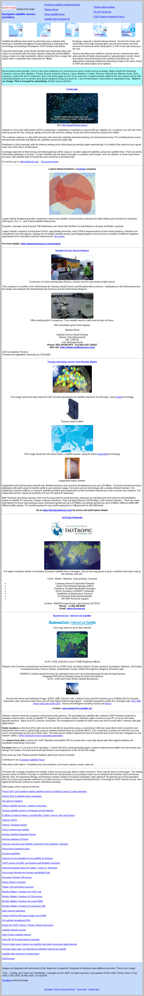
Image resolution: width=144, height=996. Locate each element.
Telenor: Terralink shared (14, 825)
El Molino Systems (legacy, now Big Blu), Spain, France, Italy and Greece (38, 815)
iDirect (108, 703)
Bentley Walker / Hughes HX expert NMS (22, 901)
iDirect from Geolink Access (16, 849)
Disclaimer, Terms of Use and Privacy (60, 989)
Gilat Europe (8, 958)
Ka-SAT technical (102, 12)
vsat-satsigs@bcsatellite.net (77, 708)
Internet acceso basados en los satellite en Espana (27, 858)
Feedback (7, 980)
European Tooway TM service (17, 877)
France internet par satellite (15, 829)
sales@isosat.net (76, 608)
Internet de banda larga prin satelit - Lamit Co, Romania (29, 868)
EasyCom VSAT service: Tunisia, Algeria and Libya (27, 925)
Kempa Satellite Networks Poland (19, 834)
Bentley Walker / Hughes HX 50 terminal (22, 896)
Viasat (119, 397)
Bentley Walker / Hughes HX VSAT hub (21, 892)
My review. (59, 236)
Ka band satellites (11, 853)
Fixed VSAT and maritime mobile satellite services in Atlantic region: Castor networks (44, 791)
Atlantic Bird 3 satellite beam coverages (21, 796)
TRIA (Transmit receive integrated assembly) (41, 735)
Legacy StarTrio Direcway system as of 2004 (24, 915)
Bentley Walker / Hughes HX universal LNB (23, 906)
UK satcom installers (12, 801)
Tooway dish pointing (104, 7)
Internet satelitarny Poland (15, 839)
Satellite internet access (14, 930)
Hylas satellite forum (54, 14)
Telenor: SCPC (9, 820)
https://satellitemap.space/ (74, 125)
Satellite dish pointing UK (57, 19)
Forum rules (82, 989)
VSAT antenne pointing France (109, 16)
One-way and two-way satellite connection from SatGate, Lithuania (35, 844)
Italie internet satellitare (13, 911)
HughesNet (102, 454)
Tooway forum (51, 9)
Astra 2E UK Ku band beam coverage (21, 939)
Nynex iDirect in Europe (14, 882)
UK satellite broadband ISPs (16, 920)
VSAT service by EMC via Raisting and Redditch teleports (31, 863)
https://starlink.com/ (29, 162)
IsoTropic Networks (72, 517)
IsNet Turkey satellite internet (16, 935)
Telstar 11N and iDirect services (18, 887)
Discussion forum (49, 162)
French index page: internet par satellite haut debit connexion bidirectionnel (39, 944)
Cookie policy (93, 989)
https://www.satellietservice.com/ (77, 347)
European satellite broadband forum (62, 5)
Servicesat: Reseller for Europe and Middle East (26, 872)
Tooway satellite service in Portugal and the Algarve (27, 810)
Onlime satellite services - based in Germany (24, 806)
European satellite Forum (32, 760)
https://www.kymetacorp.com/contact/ (40, 244)
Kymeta (81, 169)
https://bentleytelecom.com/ (57, 510)
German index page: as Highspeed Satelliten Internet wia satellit (34, 949)
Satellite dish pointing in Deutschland (20, 954)
